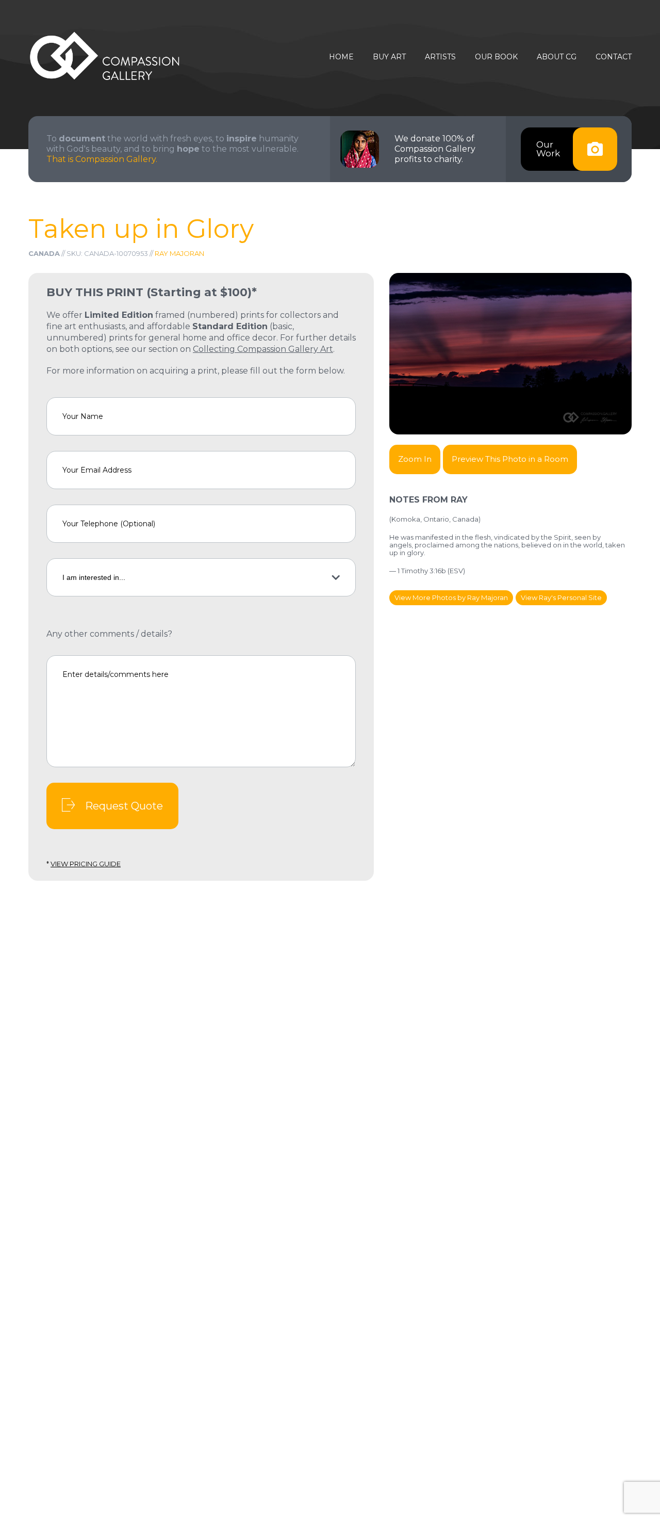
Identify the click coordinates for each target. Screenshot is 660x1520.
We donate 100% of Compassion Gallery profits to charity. (434, 149)
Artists (440, 57)
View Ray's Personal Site (561, 597)
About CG (556, 57)
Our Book (496, 57)
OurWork (548, 148)
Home (341, 57)
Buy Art (389, 57)
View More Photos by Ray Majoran (451, 597)
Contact (614, 57)
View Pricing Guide (86, 864)
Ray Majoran (179, 253)
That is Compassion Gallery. (101, 159)
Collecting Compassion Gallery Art (263, 349)
